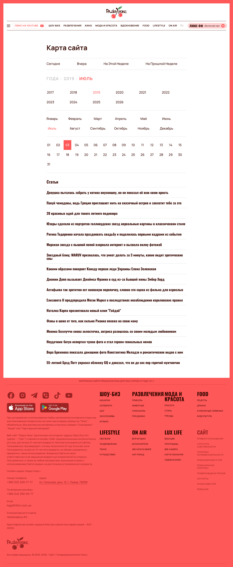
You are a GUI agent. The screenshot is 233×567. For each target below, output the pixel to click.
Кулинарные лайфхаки (210, 411)
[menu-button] (8, 26)
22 (105, 154)
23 (114, 154)
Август (75, 128)
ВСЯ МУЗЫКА (139, 438)
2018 (73, 92)
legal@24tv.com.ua (19, 505)
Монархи (105, 400)
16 (48, 154)
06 (96, 145)
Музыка (104, 421)
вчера (82, 63)
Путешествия (107, 454)
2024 (73, 102)
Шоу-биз (54, 25)
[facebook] (11, 395)
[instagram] (22, 395)
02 (58, 145)
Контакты (202, 478)
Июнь (166, 118)
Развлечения (72, 25)
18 (67, 154)
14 (170, 145)
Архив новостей (206, 484)
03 (67, 145)
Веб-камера (171, 449)
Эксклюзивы (107, 416)
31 (48, 164)
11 (142, 145)
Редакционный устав (209, 460)
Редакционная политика (205, 467)
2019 (69, 78)
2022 (166, 92)
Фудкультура (204, 416)
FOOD (146, 25)
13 (161, 145)
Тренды (169, 416)
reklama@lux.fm (17, 517)
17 (58, 154)
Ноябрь (143, 128)
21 (95, 154)
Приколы (137, 400)
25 (133, 154)
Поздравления (108, 444)
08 (114, 145)
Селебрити (106, 405)
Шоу (102, 411)
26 (142, 154)
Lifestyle (159, 25)
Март (98, 118)
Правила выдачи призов (211, 473)
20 (86, 154)
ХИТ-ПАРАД (138, 454)
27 (152, 154)
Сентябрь (98, 128)
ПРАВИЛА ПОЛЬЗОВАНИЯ (210, 438)
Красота (169, 405)
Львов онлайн (173, 460)
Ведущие (170, 438)
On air (173, 25)
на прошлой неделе (161, 63)
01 (48, 145)
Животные (138, 405)
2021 (142, 92)
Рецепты (202, 400)
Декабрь (166, 128)
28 (161, 154)
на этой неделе (116, 63)
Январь (52, 118)
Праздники (138, 416)
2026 (119, 102)
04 (77, 145)
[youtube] (69, 395)
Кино (88, 25)
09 (124, 145)
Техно (103, 449)
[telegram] (34, 395)
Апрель (121, 118)
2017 (50, 92)
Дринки (201, 405)
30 (180, 154)
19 (77, 154)
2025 (96, 102)
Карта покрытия (174, 454)
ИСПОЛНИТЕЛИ (140, 444)
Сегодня (53, 63)
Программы (171, 444)
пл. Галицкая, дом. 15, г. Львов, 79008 (63, 482)
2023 (50, 102)
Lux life (173, 432)
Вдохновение (130, 25)
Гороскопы (138, 411)
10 (133, 145)
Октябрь (121, 128)
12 (152, 145)
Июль (86, 78)
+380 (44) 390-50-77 (20, 494)
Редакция (202, 489)
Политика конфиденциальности (210, 453)
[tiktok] (57, 395)
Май (143, 118)
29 (171, 154)
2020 (119, 92)
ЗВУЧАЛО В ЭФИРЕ (141, 449)
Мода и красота (106, 25)
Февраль (75, 118)
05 (86, 145)
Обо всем (105, 438)
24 (124, 154)
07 (105, 145)
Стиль (168, 410)
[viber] (46, 395)
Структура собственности (206, 445)
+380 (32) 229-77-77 (20, 482)
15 (180, 145)
